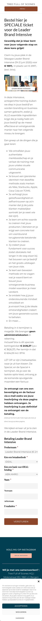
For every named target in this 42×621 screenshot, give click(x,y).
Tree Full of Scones (21, 4)
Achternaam (9, 501)
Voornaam (8, 490)
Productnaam (11, 447)
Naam (7, 479)
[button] (39, 581)
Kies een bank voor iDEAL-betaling (16, 468)
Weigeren (21, 612)
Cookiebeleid (20, 618)
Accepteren (21, 606)
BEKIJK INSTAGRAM (21, 555)
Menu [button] (22, 9)
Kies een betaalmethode (16, 457)
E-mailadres (10, 506)
